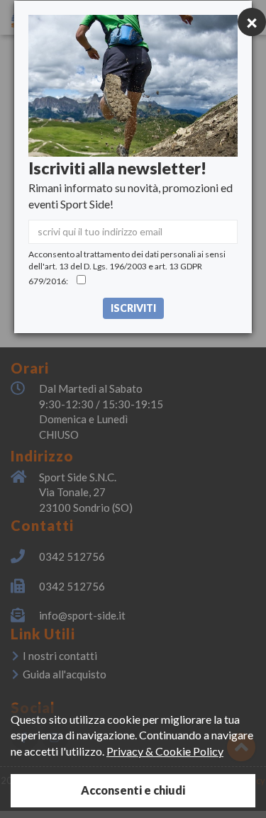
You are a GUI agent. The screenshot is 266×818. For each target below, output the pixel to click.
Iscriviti (133, 308)
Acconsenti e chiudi (133, 790)
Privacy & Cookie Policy (164, 751)
